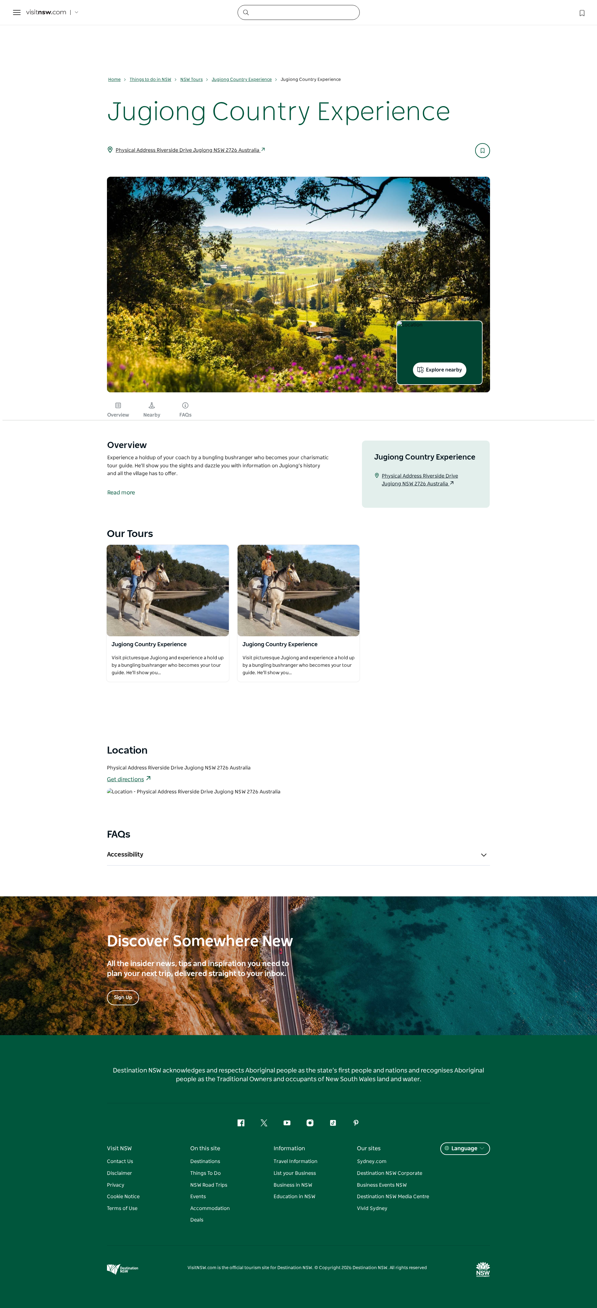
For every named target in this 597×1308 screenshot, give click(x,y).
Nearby (151, 415)
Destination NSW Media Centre (393, 1196)
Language (464, 1149)
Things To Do (205, 1173)
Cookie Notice (123, 1196)
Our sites (369, 1149)
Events (198, 1196)
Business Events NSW (382, 1185)
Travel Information (295, 1161)
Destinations (205, 1161)
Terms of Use (122, 1208)
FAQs (185, 415)
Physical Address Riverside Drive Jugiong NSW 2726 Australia (188, 150)
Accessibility (125, 855)
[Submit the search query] (246, 12)
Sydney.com (371, 1161)
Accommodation (210, 1208)
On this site (205, 1149)
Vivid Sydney (372, 1208)
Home (114, 79)
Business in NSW (293, 1185)
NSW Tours (191, 79)
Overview (118, 415)
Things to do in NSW (150, 79)
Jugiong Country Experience (242, 79)
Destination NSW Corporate (389, 1173)
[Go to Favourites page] (581, 12)
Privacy (115, 1185)
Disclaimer (119, 1173)
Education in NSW (294, 1196)
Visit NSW (119, 1149)
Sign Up (123, 997)
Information (289, 1149)
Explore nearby (444, 369)
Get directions (125, 779)
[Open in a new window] (168, 590)
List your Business (295, 1173)
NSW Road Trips (208, 1185)
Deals (196, 1219)
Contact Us (120, 1161)
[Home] (46, 13)
